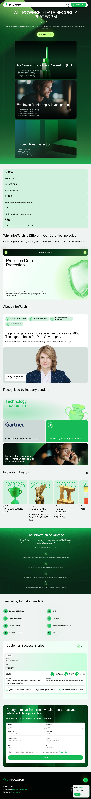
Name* (10, 724)
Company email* (13, 738)
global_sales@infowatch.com (19, 789)
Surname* (49, 724)
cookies (81, 787)
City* (47, 745)
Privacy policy (63, 752)
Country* (11, 745)
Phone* (48, 738)
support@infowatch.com (18, 792)
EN (68, 4)
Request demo (79, 4)
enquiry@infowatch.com (18, 791)
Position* (11, 731)
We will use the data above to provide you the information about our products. (38, 752)
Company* (49, 731)
